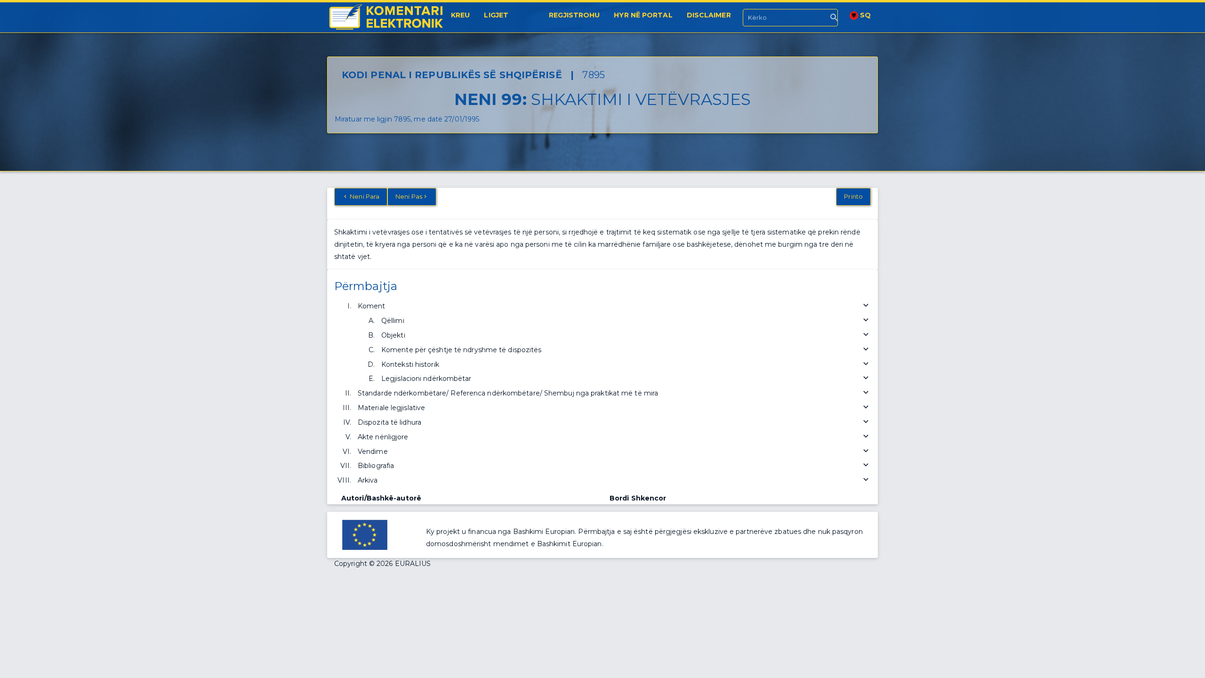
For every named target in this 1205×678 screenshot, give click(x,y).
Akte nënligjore (383, 437)
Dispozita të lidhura (389, 422)
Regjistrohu (574, 15)
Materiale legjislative (391, 408)
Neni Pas (408, 196)
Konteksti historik (410, 364)
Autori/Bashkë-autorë (381, 498)
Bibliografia (376, 465)
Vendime (373, 451)
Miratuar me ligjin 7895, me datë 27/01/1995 (407, 119)
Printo (853, 196)
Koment (372, 306)
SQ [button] (864, 15)
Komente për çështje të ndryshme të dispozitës (461, 350)
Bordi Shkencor (638, 498)
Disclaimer (709, 15)
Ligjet (496, 15)
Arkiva (368, 480)
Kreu (460, 15)
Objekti (393, 335)
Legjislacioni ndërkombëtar (426, 378)
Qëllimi (392, 320)
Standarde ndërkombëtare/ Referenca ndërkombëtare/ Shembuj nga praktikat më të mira (508, 393)
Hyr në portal (643, 15)
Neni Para (363, 196)
